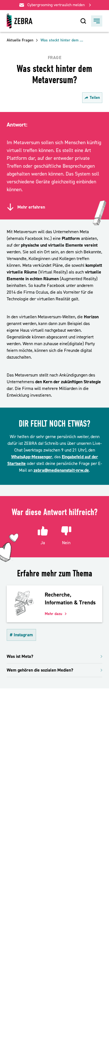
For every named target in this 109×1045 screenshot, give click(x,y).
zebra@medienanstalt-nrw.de (61, 470)
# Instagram (21, 635)
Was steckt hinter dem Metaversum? (63, 40)
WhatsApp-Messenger (31, 457)
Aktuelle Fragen (20, 40)
